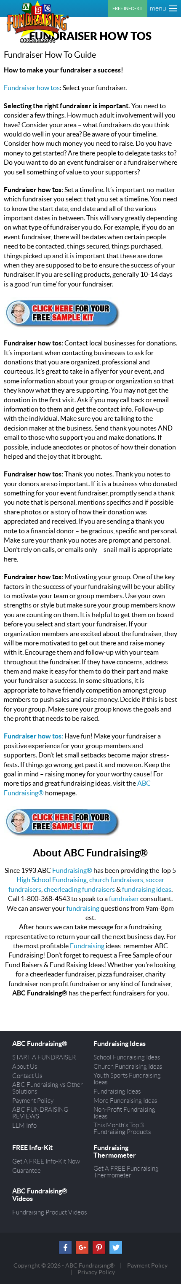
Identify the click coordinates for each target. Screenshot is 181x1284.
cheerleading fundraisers (79, 889)
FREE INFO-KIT (127, 8)
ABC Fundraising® (39, 1043)
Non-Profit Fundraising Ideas (124, 1113)
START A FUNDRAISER (44, 1057)
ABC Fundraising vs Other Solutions (47, 1088)
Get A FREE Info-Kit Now (46, 1161)
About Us (24, 1066)
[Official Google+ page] (82, 1247)
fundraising (83, 908)
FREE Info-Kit (32, 1147)
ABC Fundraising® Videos (39, 1194)
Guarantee (26, 1170)
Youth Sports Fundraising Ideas (127, 1079)
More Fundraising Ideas (125, 1100)
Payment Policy (32, 1100)
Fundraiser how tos (32, 87)
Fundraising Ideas (119, 1043)
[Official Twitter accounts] (115, 1247)
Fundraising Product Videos (49, 1212)
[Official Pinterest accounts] (99, 1247)
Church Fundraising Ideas (127, 1066)
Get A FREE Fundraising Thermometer (126, 1172)
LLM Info (24, 1125)
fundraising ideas (146, 889)
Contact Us (27, 1076)
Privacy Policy (96, 1272)
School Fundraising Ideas (126, 1057)
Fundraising (87, 946)
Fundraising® (72, 870)
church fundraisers (116, 879)
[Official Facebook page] (65, 1247)
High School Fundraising (51, 879)
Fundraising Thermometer (114, 1151)
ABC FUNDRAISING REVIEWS (40, 1113)
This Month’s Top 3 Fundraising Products (122, 1128)
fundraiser (124, 898)
